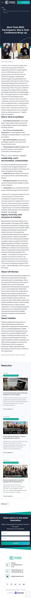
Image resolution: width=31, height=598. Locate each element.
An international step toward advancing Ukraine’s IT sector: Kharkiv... (15, 394)
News (4, 9)
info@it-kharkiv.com (17, 576)
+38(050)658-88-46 (17, 572)
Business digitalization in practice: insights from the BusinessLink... (14, 481)
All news (3, 504)
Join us (23, 2)
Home (2, 7)
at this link (14, 212)
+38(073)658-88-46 (17, 570)
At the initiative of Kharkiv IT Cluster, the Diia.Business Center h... (14, 437)
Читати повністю (8, 409)
